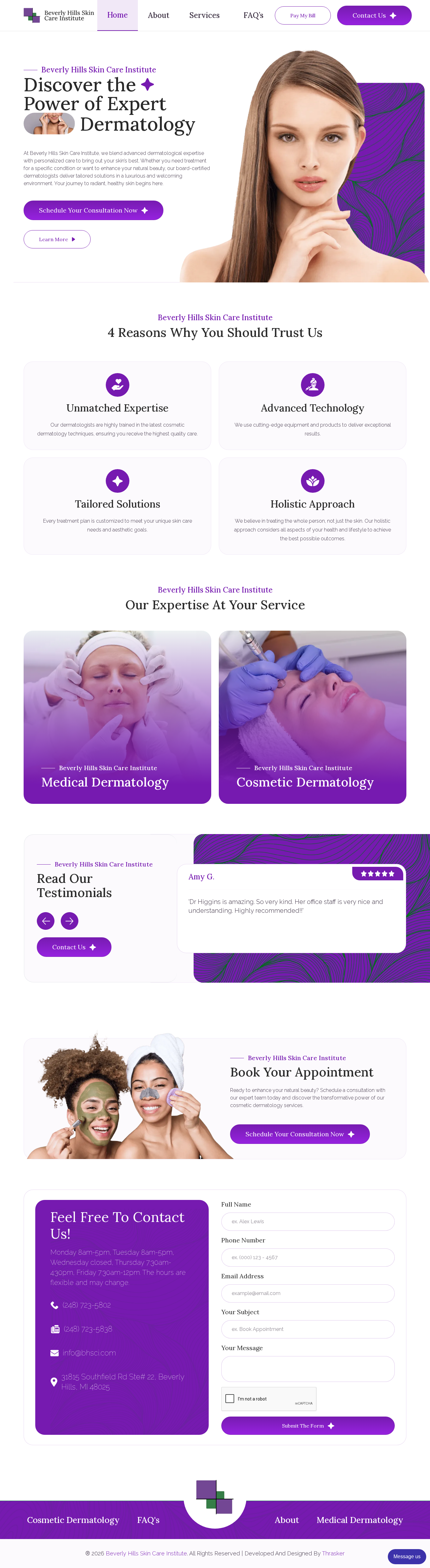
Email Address (242, 1276)
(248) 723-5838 (88, 1328)
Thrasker (333, 1553)
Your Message (242, 1348)
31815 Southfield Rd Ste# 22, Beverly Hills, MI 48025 (122, 1381)
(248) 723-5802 (87, 1305)
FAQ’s (253, 15)
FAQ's (148, 1519)
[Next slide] (69, 921)
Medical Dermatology (360, 1519)
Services (205, 15)
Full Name (236, 1204)
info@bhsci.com (89, 1352)
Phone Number (243, 1240)
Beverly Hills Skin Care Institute (146, 1553)
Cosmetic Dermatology (73, 1519)
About (158, 15)
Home (117, 15)
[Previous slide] (45, 921)
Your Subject (240, 1312)
